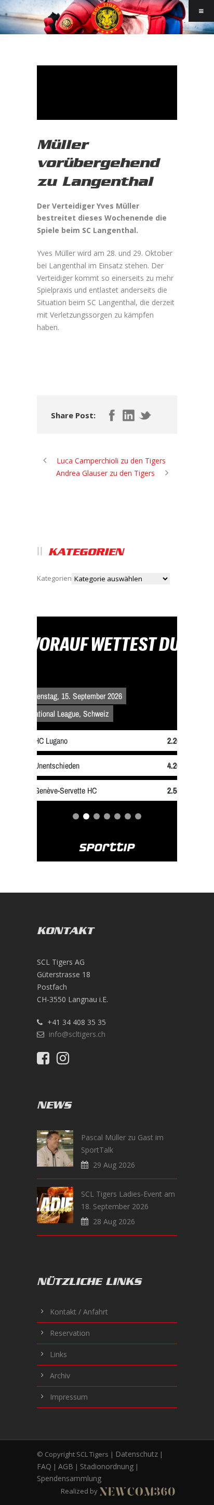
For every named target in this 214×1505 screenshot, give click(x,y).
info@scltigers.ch (77, 1034)
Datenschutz (136, 1454)
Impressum (69, 1397)
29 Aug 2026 (114, 1165)
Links (58, 1354)
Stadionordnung (106, 1466)
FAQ (44, 1466)
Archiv (60, 1375)
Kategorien (54, 578)
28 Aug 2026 (114, 1221)
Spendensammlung (69, 1478)
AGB (65, 1466)
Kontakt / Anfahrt (79, 1312)
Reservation (70, 1333)
